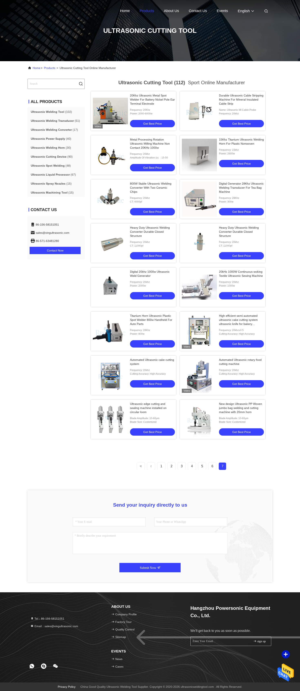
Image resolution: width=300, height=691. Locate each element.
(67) (53, 174)
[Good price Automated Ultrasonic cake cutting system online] (110, 375)
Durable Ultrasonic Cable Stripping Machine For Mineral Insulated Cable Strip (241, 99)
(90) (52, 156)
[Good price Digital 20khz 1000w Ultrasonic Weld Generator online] (110, 287)
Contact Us (198, 11)
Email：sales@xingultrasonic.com (56, 626)
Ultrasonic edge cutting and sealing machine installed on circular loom (148, 408)
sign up (261, 641)
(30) (51, 147)
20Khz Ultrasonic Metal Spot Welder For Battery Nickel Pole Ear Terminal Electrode (152, 99)
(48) (51, 165)
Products (147, 11)
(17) (54, 129)
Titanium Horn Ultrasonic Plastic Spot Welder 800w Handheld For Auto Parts (151, 320)
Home (125, 11)
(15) (51, 183)
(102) (51, 111)
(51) (55, 120)
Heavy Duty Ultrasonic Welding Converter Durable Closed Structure (150, 231)
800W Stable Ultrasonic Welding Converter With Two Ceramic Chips (150, 187)
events (222, 11)
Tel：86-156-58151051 (49, 618)
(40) (51, 138)
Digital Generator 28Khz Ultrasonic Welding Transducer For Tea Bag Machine (241, 187)
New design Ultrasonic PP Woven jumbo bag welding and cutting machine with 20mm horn (240, 408)
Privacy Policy (67, 686)
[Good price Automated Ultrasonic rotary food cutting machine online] (199, 375)
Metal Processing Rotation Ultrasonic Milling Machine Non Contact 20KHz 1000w (150, 143)
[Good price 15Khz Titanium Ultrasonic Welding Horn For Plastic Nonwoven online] (199, 155)
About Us (171, 11)
